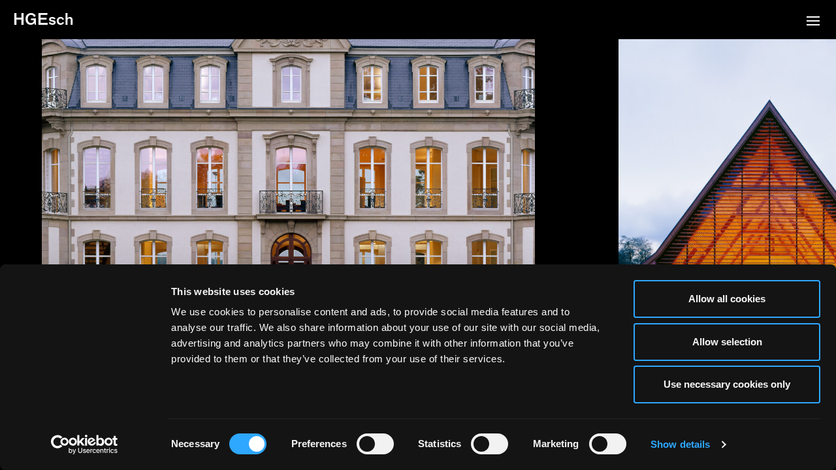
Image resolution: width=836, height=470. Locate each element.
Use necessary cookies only (727, 384)
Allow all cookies (726, 298)
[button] (813, 22)
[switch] (375, 443)
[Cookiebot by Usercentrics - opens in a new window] (84, 444)
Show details (680, 444)
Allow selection (727, 341)
